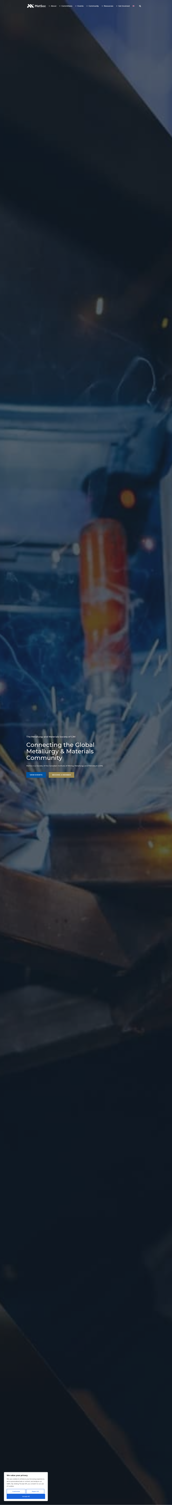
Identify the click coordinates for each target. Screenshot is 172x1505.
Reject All (35, 1491)
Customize (16, 1491)
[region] (26, 1486)
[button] (140, 6)
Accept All (26, 1496)
